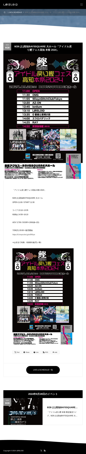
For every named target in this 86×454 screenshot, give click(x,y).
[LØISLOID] (10, 4)
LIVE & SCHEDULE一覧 (43, 370)
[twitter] (41, 451)
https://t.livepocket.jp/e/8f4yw (23, 235)
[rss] (45, 451)
